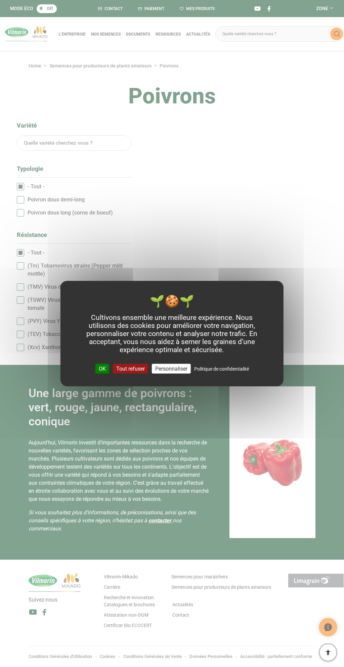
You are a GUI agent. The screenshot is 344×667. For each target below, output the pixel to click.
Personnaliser (171, 369)
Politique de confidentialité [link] (221, 369)
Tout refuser (130, 369)
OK (102, 369)
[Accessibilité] (328, 652)
